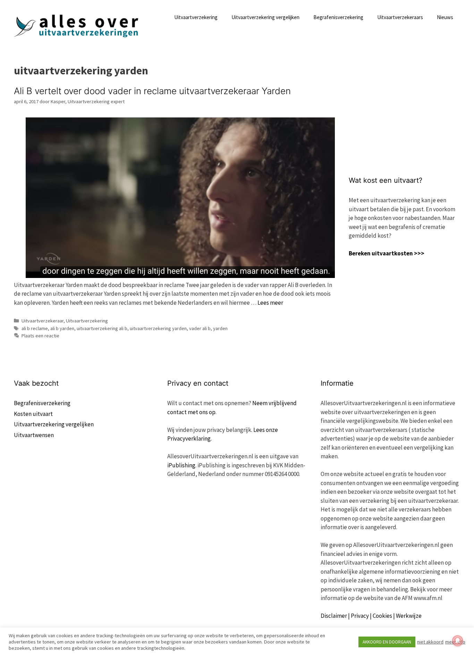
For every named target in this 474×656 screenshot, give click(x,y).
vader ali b (200, 328)
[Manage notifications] (457, 640)
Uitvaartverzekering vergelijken (265, 17)
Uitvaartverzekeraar (43, 321)
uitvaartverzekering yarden (158, 328)
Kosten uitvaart (33, 414)
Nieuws (445, 17)
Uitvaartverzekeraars (400, 17)
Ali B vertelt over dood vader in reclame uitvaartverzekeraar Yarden (152, 90)
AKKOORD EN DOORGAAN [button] (387, 642)
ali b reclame (35, 328)
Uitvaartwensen (34, 435)
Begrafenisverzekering (338, 17)
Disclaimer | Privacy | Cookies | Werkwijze (371, 616)
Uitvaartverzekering (196, 17)
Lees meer (270, 302)
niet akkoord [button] (430, 642)
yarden (220, 328)
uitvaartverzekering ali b (102, 328)
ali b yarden (62, 328)
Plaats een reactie (40, 336)
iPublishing (181, 465)
